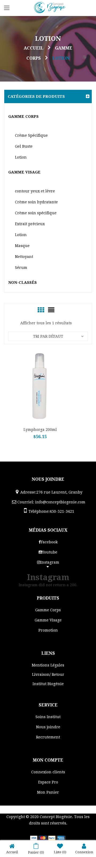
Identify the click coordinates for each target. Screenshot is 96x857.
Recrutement (48, 737)
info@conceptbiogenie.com (60, 502)
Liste (60, 852)
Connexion (84, 852)
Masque (22, 246)
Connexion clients (48, 772)
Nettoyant (24, 256)
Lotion (21, 157)
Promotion (48, 630)
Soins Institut (48, 717)
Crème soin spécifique (36, 213)
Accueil (33, 48)
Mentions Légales (48, 665)
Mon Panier (48, 792)
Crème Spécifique (31, 135)
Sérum (21, 267)
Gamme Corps (23, 116)
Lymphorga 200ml (40, 429)
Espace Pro (48, 782)
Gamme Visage (24, 172)
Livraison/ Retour (48, 674)
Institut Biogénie (48, 684)
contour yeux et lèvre (35, 191)
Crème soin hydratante (36, 202)
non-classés (22, 282)
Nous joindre (48, 727)
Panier (36, 852)
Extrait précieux (30, 224)
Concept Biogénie (56, 817)
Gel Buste (24, 146)
